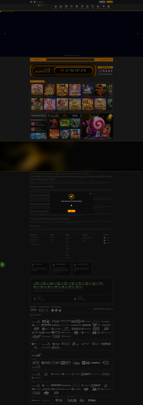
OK (71, 211)
